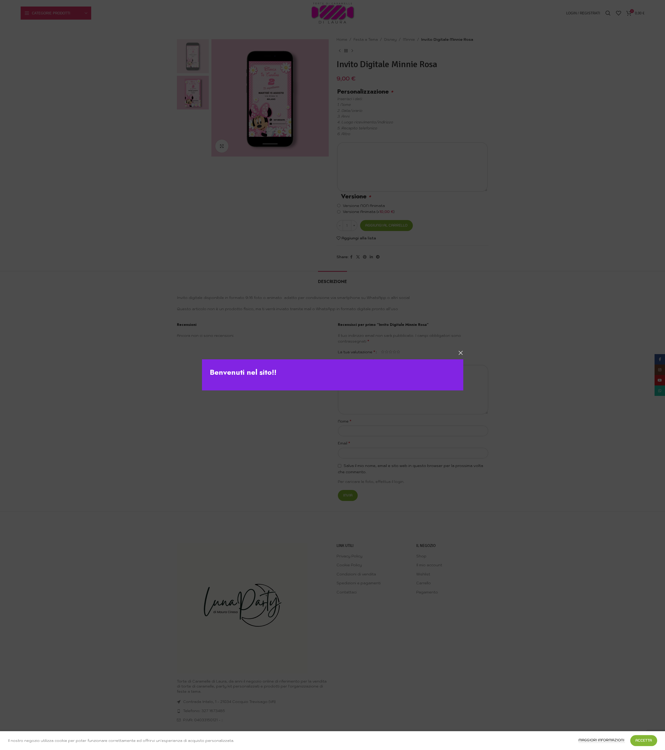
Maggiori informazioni (602, 740)
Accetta (643, 740)
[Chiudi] (460, 352)
